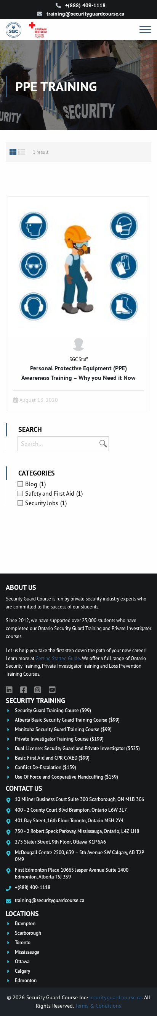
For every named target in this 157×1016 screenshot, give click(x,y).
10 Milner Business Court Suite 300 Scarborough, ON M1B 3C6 (79, 799)
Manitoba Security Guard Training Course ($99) (63, 729)
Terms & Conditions (98, 1005)
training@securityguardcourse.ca (84, 13)
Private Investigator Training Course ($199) (59, 738)
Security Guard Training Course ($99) (53, 710)
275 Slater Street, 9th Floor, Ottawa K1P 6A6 (60, 842)
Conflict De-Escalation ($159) (45, 767)
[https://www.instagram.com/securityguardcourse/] (37, 690)
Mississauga (27, 952)
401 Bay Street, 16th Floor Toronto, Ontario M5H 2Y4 (69, 820)
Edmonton (26, 980)
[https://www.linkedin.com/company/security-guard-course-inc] (9, 690)
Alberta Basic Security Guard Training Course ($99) (67, 719)
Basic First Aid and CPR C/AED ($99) (52, 757)
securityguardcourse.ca (115, 997)
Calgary (22, 971)
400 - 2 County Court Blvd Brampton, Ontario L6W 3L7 (71, 810)
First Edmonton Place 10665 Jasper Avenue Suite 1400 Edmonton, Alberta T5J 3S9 (71, 873)
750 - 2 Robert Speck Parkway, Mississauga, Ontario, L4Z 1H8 (77, 831)
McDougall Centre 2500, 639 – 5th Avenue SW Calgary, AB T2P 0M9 (79, 855)
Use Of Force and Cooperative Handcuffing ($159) (66, 776)
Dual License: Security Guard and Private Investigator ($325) (77, 748)
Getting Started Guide (57, 658)
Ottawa (22, 961)
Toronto (22, 942)
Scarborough (28, 933)
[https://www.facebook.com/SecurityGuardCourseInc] (23, 690)
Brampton (25, 923)
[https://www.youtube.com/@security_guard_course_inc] (52, 690)
